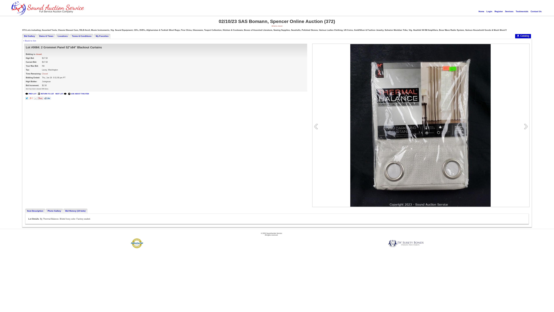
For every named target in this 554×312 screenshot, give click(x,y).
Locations (63, 36)
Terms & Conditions (81, 36)
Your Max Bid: (32, 66)
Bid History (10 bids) (75, 211)
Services (509, 11)
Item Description (35, 211)
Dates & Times (46, 36)
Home (481, 11)
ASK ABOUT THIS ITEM (80, 94)
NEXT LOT (59, 94)
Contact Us (536, 11)
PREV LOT (33, 94)
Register (499, 11)
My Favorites (102, 36)
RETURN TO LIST (47, 94)
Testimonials (522, 11)
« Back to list (29, 41)
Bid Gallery (29, 36)
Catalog (524, 35)
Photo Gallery (54, 211)
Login (489, 11)
